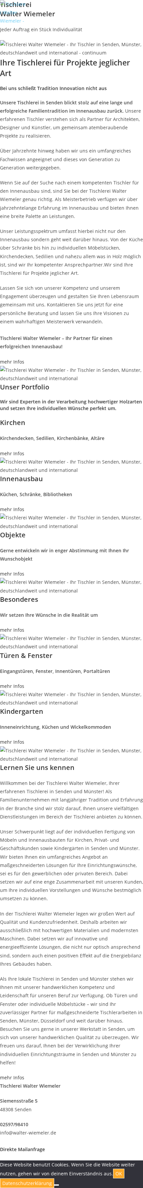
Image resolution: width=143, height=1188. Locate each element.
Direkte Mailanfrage (22, 1149)
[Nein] (56, 1185)
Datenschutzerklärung (27, 1183)
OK (118, 1173)
